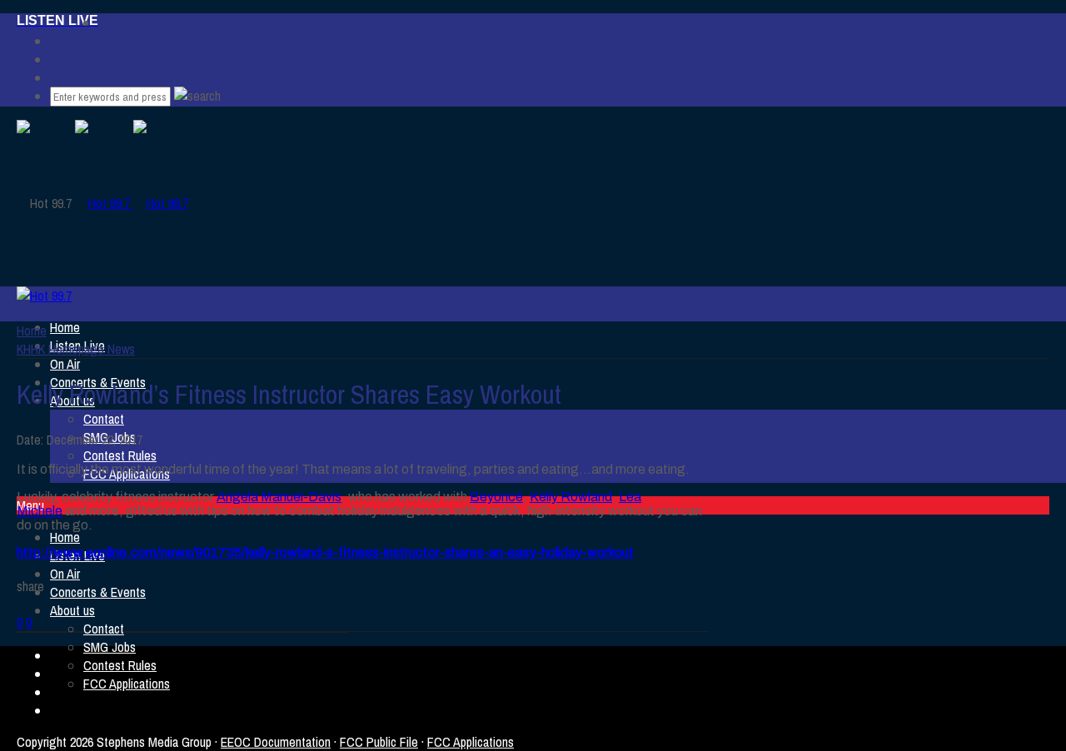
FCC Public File (379, 742)
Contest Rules (120, 455)
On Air (65, 364)
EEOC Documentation (276, 742)
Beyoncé (496, 497)
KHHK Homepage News (76, 349)
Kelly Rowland (571, 497)
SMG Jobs (109, 647)
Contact (103, 419)
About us (72, 610)
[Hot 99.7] (131, 203)
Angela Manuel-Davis (279, 497)
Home (65, 327)
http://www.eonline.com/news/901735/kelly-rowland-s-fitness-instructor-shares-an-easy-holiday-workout (325, 552)
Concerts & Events (98, 592)
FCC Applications (126, 683)
